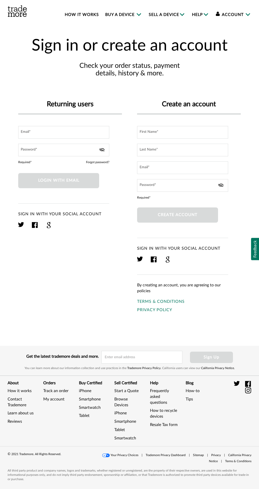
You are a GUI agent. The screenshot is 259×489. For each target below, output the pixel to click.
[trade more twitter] (237, 384)
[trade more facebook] (248, 384)
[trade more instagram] (248, 390)
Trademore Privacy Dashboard (166, 455)
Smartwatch (90, 408)
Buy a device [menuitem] (120, 15)
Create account (177, 215)
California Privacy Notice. (218, 368)
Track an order (56, 391)
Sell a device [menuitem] (164, 15)
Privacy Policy (154, 310)
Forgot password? (97, 162)
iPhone (85, 391)
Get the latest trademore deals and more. (62, 356)
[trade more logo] (17, 11)
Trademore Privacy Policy (144, 368)
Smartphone (90, 399)
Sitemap (198, 455)
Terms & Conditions (161, 302)
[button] (238, 411)
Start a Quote (126, 391)
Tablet (84, 416)
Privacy (216, 455)
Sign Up (211, 357)
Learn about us (21, 413)
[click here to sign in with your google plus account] (49, 227)
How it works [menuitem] (82, 15)
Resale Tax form (164, 425)
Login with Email (58, 180)
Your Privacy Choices (124, 455)
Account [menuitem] (233, 15)
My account (53, 399)
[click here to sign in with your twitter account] (21, 227)
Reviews (15, 421)
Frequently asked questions (159, 397)
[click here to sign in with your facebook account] (35, 227)
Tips (189, 399)
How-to (193, 391)
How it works (20, 391)
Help (197, 15)
